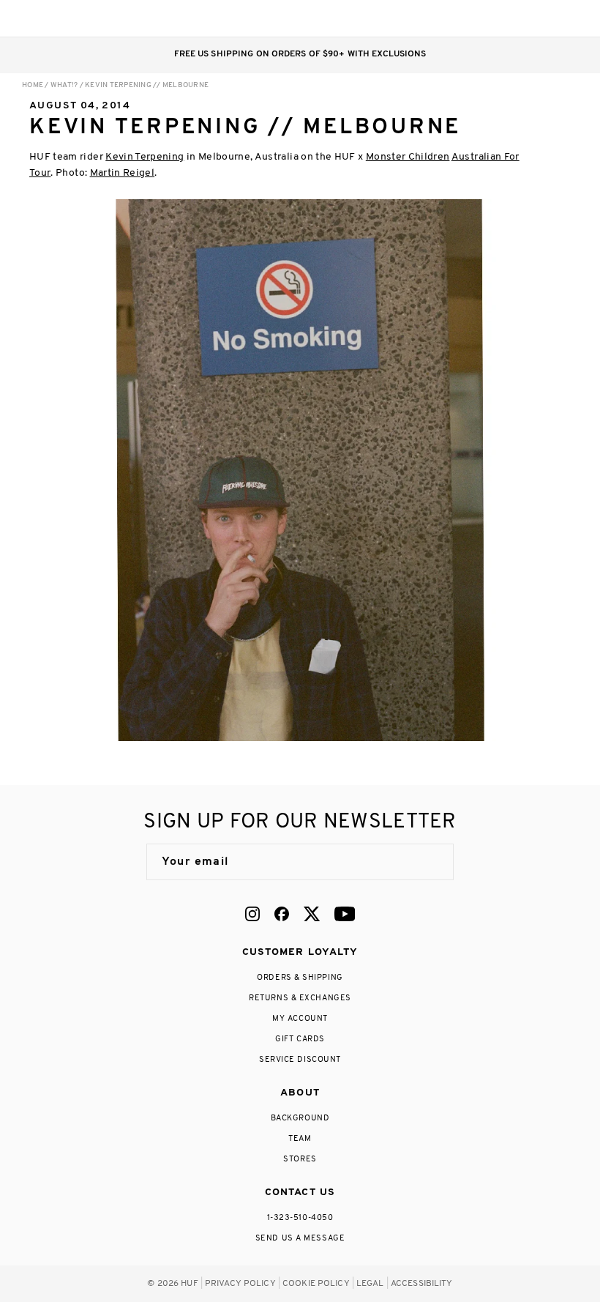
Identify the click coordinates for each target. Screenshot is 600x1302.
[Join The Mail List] (427, 861)
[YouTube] (344, 914)
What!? (64, 85)
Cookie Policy (316, 1283)
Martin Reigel (122, 173)
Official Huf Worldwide (55, 18)
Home (32, 85)
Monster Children (408, 157)
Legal (370, 1283)
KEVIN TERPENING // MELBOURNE (147, 85)
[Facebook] (281, 914)
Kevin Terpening (144, 157)
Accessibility (422, 1283)
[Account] (511, 18)
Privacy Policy (240, 1283)
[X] (311, 914)
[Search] (482, 18)
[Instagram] (252, 914)
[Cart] (540, 18)
